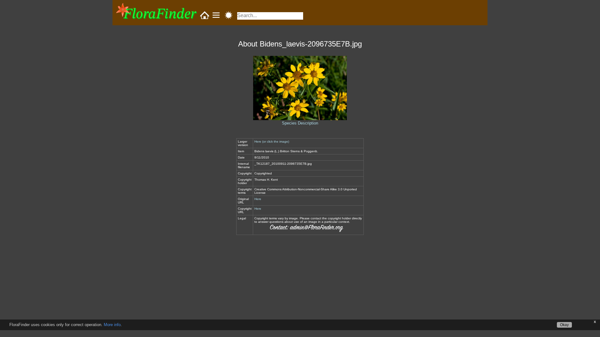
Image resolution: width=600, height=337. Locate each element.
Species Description (300, 123)
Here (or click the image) (271, 141)
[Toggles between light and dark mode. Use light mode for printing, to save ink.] (228, 15)
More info (112, 324)
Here (257, 199)
